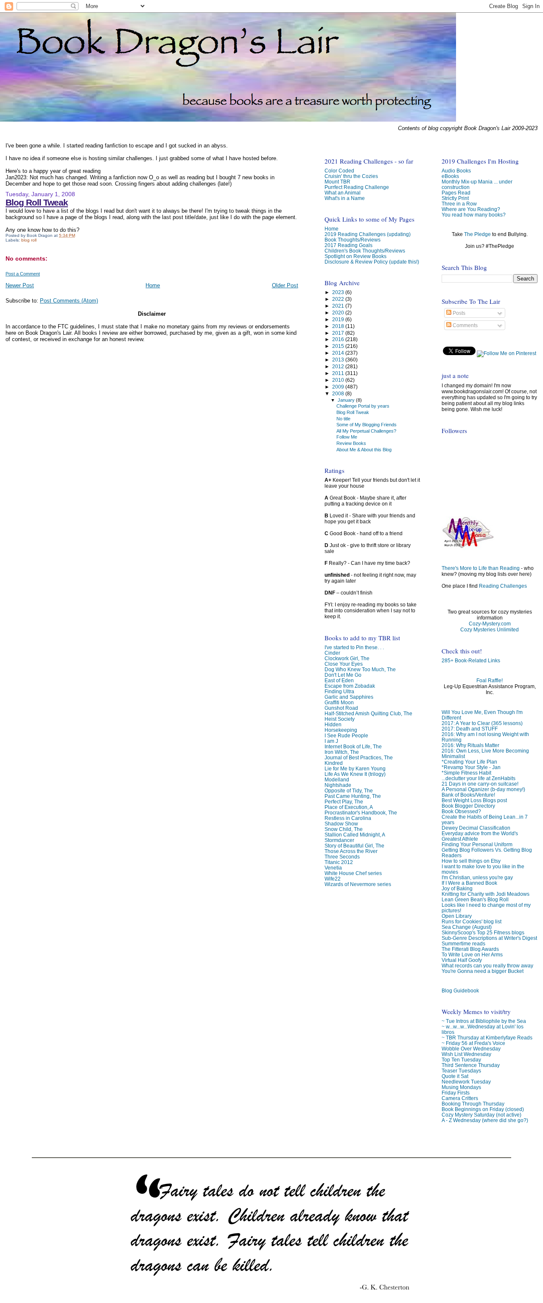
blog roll (28, 240)
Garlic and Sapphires (349, 697)
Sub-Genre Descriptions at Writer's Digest (489, 938)
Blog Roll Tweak (37, 202)
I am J (331, 741)
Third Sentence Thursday (471, 1065)
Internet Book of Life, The (353, 746)
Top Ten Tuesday (461, 1059)
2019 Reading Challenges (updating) (368, 234)
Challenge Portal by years (362, 405)
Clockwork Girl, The (347, 658)
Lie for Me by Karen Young (355, 768)
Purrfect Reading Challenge (357, 187)
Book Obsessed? (461, 811)
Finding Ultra (339, 691)
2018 (338, 326)
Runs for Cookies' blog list (471, 921)
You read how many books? (474, 214)
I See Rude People (346, 735)
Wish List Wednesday (466, 1054)
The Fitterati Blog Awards (470, 949)
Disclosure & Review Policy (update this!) (372, 261)
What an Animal (343, 192)
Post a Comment (23, 273)
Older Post (285, 285)
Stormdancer (339, 840)
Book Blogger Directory (468, 805)
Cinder (332, 653)
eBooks (450, 176)
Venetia (333, 867)
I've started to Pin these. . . (354, 647)
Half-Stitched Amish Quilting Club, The (368, 713)
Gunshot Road (341, 708)
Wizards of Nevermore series (358, 884)
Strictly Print (455, 198)
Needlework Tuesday (466, 1081)
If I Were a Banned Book (469, 883)
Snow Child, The (344, 829)
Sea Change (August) (467, 927)
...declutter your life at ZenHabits (478, 778)
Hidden (333, 724)
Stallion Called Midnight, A (355, 834)
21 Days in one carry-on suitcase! (480, 783)
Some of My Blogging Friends (366, 424)
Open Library (457, 916)
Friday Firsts (456, 1092)
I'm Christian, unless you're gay (477, 877)
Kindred (334, 763)
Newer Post (20, 285)
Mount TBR (337, 181)
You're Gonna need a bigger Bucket (482, 971)
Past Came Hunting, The (353, 796)
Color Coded (339, 170)
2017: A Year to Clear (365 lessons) (482, 723)
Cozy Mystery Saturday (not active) (481, 1114)
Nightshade (338, 785)
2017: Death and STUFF (470, 728)
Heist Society (340, 719)
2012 (338, 366)
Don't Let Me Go (343, 675)
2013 (338, 359)
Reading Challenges (503, 586)
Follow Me (346, 436)
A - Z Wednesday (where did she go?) (485, 1120)
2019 (338, 319)
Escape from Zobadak (350, 686)
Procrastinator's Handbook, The (361, 812)
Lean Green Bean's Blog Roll (475, 899)
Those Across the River (351, 851)
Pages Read (456, 192)
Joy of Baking (457, 888)
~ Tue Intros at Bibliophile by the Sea (484, 1021)
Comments (464, 325)
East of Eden (339, 680)
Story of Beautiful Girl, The (354, 845)
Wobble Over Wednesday (471, 1048)
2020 (338, 312)
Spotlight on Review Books (355, 256)
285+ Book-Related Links (471, 661)
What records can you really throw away (487, 965)
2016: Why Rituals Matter (470, 745)
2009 (338, 386)
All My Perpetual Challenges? (366, 430)
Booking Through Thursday (473, 1103)
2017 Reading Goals (348, 245)
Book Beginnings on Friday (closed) (483, 1109)
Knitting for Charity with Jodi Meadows (485, 894)
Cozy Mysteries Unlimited (489, 630)
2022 (338, 299)
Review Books (351, 443)
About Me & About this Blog (364, 449)
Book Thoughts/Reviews (353, 239)
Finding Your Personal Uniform (477, 844)
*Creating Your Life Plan (469, 761)
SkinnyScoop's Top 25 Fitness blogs (483, 932)
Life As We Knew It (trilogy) (355, 774)
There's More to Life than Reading (481, 568)
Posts (458, 313)
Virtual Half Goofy (462, 960)
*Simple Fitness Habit (466, 772)
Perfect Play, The (344, 801)
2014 (338, 353)
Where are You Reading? (471, 209)
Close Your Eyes (344, 664)
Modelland (337, 779)
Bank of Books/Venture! (468, 794)
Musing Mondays (461, 1087)
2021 (338, 305)
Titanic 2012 (339, 862)
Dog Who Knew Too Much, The (360, 669)
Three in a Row (459, 203)
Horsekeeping (341, 730)
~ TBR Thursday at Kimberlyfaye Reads (487, 1037)
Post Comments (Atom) (69, 300)
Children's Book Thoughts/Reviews (365, 250)
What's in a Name (345, 198)
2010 (338, 380)
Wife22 (333, 878)
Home (153, 285)
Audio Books (456, 170)
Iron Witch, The (342, 752)
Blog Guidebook (460, 990)
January (347, 400)
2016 (338, 339)
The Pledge (477, 234)
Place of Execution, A (349, 807)
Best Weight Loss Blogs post (474, 800)
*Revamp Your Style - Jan (471, 767)
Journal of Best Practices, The (359, 757)
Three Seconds (342, 856)
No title (343, 418)
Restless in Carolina (348, 818)
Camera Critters (460, 1098)
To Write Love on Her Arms (472, 954)
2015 (338, 346)
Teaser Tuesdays (461, 1070)
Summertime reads (463, 943)
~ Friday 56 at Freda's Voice (473, 1043)
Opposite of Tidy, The (349, 790)
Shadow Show (341, 823)
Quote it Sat (455, 1076)
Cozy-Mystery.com (490, 624)
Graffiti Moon (339, 702)
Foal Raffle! (489, 680)
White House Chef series (353, 873)
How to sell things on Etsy (471, 861)
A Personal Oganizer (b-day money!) (483, 789)
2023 (338, 292)
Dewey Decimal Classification (476, 828)
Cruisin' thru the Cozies (351, 176)
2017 (338, 333)
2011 (338, 373)
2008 (338, 393)
